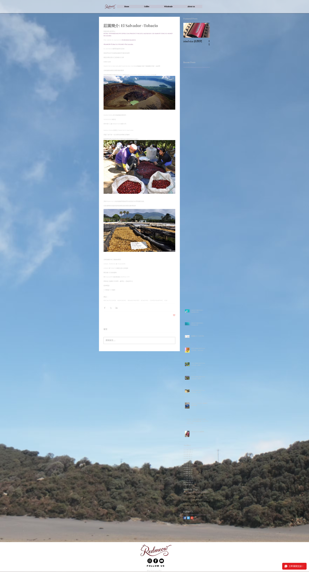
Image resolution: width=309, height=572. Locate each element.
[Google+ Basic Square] (192, 518)
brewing (200, 494)
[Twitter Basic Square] (188, 518)
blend (194, 494)
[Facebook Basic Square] (184, 518)
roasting (144, 300)
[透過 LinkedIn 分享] (116, 308)
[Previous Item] (187, 30)
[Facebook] (155, 560)
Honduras (186, 494)
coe (165, 300)
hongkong (121, 300)
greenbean (199, 498)
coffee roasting (156, 300)
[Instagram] (149, 560)
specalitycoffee (110, 300)
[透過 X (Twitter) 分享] (110, 308)
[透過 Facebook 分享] (105, 308)
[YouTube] (161, 560)
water (197, 506)
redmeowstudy (133, 300)
